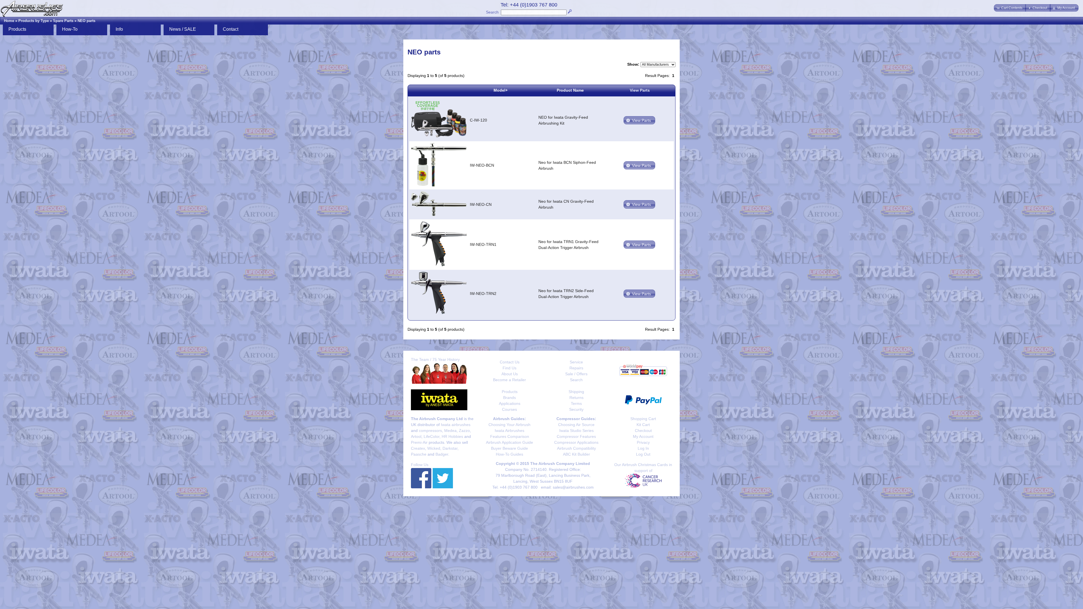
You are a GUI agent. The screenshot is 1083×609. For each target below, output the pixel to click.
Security (576, 409)
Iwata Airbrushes (509, 430)
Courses (509, 409)
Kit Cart (643, 424)
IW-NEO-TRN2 (483, 293)
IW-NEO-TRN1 (483, 244)
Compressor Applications (576, 442)
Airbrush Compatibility (576, 448)
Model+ (501, 90)
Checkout (643, 430)
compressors (430, 430)
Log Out (643, 454)
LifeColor (431, 436)
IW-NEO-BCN (482, 165)
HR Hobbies (452, 436)
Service (576, 362)
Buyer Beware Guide (509, 448)
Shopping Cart (643, 418)
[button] (1010, 8)
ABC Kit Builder (576, 454)
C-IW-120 (478, 120)
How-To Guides (509, 454)
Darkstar (450, 448)
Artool (416, 436)
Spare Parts (63, 21)
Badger (441, 454)
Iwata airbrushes (455, 424)
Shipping (576, 391)
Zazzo (464, 430)
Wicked (433, 448)
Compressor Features (576, 436)
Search (492, 12)
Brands (509, 397)
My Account (643, 436)
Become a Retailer (509, 380)
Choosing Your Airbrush (509, 424)
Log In (643, 448)
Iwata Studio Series (576, 430)
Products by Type (33, 21)
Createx (418, 448)
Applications (509, 403)
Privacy (643, 442)
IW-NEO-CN (481, 204)
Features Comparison (509, 436)
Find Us (509, 368)
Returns (576, 397)
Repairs (576, 368)
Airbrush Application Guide (509, 442)
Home (9, 21)
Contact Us (510, 362)
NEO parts (86, 21)
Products (510, 391)
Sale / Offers (576, 374)
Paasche (418, 454)
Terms (576, 403)
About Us (509, 374)
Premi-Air (419, 442)
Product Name (570, 90)
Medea (450, 430)
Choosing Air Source (576, 424)
